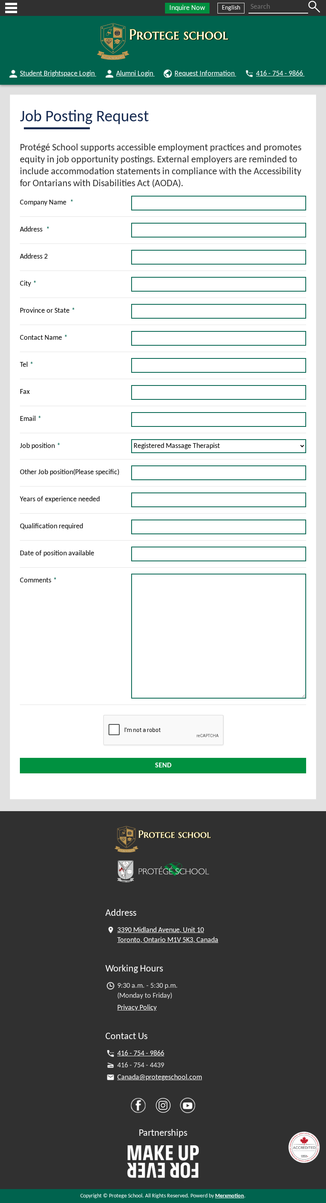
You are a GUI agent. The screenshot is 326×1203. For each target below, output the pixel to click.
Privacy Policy (137, 1008)
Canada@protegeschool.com (159, 1077)
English (231, 8)
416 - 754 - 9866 (140, 1053)
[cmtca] (304, 1147)
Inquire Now (187, 8)
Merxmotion (229, 1196)
